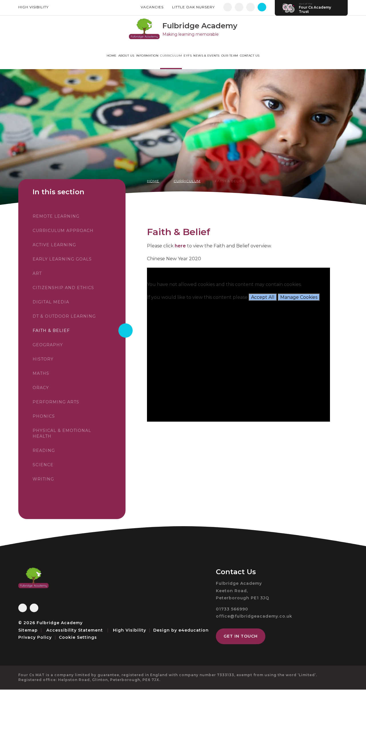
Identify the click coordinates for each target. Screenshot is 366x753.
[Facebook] (227, 7)
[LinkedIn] (250, 7)
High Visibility (33, 7)
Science (43, 464)
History (43, 359)
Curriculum (187, 181)
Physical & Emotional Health (62, 433)
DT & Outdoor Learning (64, 316)
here (180, 246)
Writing (43, 479)
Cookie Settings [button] (78, 637)
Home (153, 181)
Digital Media (51, 302)
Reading (44, 450)
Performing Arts (56, 401)
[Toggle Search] (262, 7)
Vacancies (152, 7)
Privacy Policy (35, 637)
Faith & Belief (230, 181)
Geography (48, 344)
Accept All (262, 297)
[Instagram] (239, 7)
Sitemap (28, 630)
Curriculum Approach (63, 230)
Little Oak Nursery (193, 7)
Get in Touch (241, 636)
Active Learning (54, 244)
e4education (193, 630)
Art (37, 273)
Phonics (44, 416)
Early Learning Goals (62, 259)
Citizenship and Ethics (63, 287)
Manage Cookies (298, 297)
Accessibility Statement (74, 630)
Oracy (41, 387)
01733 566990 (232, 609)
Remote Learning (56, 216)
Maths (41, 373)
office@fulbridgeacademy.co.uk (254, 616)
